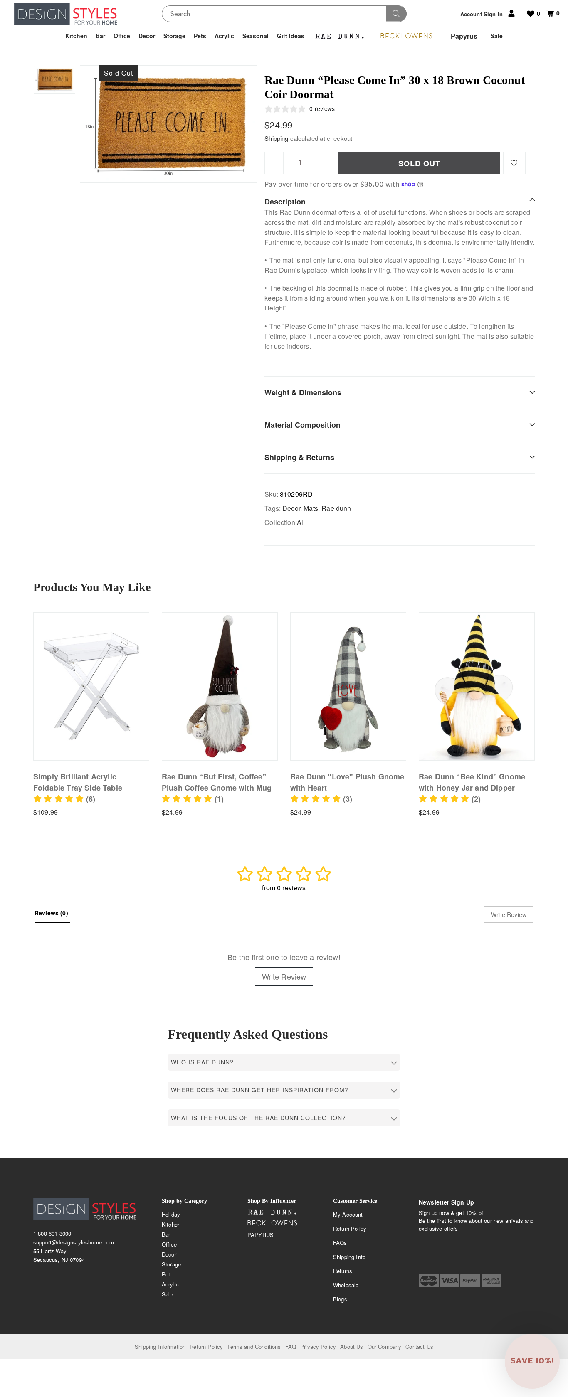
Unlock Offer (336, 741)
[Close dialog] (428, 628)
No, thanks (335, 784)
